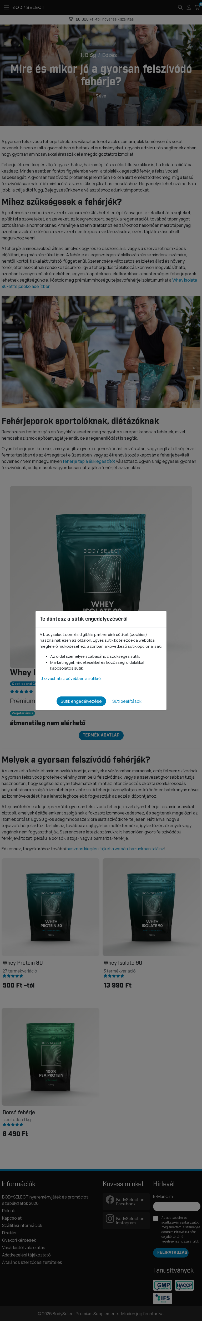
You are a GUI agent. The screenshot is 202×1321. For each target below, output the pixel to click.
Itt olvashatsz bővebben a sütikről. (71, 678)
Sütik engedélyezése (81, 701)
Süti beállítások (127, 701)
